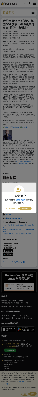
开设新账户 (25, 208)
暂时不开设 (12, 208)
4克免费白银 (21, 200)
